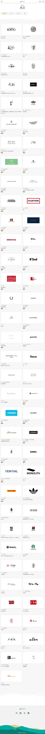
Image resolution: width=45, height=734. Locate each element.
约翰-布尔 (25, 306)
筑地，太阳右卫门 (26, 647)
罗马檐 (24, 38)
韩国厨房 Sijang (26, 537)
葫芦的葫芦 (25, 74)
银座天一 (25, 629)
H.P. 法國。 (3, 170)
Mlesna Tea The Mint (27, 383)
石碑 (24, 480)
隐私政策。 (15, 727)
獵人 (24, 209)
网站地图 (15, 729)
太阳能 (24, 460)
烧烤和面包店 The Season (28, 519)
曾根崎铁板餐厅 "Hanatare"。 (29, 574)
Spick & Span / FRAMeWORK (7, 151)
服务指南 (29, 727)
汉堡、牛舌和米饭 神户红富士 (7, 555)
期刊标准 (3, 209)
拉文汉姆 (25, 229)
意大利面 (3, 592)
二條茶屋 (3, 574)
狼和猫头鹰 (3, 345)
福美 (24, 56)
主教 (24, 287)
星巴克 (24, 555)
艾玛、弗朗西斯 (4, 402)
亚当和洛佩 (3, 190)
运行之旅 (3, 460)
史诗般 (2, 647)
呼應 (2, 326)
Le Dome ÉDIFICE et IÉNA (28, 190)
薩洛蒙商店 (25, 421)
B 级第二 (25, 267)
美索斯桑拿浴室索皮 (5, 441)
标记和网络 (3, 383)
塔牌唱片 (3, 499)
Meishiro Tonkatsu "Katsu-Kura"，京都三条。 (10, 537)
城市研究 (3, 229)
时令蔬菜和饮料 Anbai (5, 56)
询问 (30, 729)
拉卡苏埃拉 (3, 611)
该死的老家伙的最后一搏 (28, 93)
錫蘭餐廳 (25, 666)
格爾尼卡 (25, 345)
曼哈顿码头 (3, 287)
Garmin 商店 (25, 441)
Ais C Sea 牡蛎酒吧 (5, 666)
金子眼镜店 (3, 267)
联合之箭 (3, 131)
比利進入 (25, 170)
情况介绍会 (3, 248)
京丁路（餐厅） (26, 611)
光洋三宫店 (3, 38)
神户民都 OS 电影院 (5, 684)
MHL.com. (25, 248)
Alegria (2, 629)
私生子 (2, 519)
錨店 (2, 421)
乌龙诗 (24, 592)
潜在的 (2, 480)
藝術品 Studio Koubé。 (6, 365)
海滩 (24, 151)
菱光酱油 (25, 111)
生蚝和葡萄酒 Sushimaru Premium (8, 93)
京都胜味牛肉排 (4, 74)
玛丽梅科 (25, 326)
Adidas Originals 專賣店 (28, 499)
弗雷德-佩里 (3, 306)
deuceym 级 (25, 131)
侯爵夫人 (25, 402)
